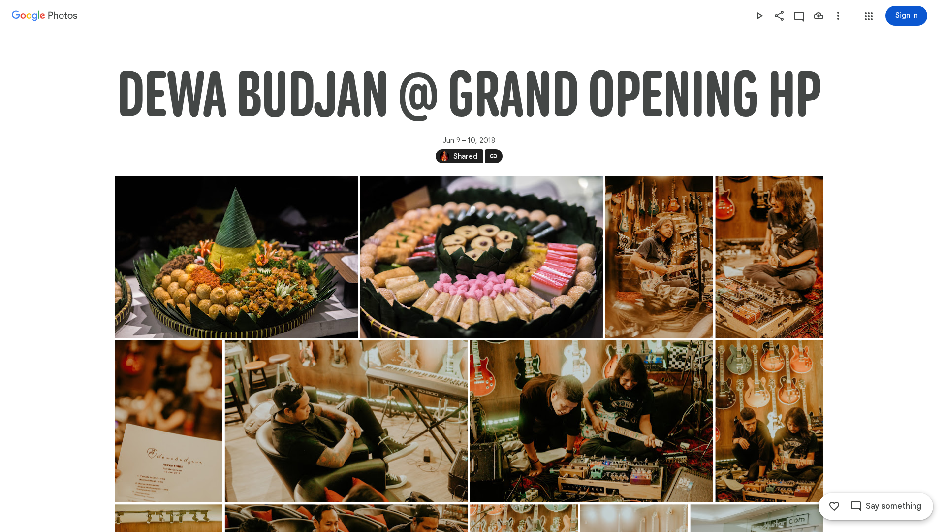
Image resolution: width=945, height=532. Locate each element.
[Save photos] (818, 16)
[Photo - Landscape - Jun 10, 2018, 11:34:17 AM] (591, 421)
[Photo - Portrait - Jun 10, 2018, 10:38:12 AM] (659, 257)
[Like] (834, 506)
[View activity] (799, 16)
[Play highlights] (759, 16)
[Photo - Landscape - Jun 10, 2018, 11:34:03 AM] (346, 421)
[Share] (779, 16)
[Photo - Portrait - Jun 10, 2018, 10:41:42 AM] (769, 257)
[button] (869, 16)
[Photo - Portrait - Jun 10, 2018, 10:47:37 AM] (168, 421)
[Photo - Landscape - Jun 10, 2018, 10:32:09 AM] (236, 257)
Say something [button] (893, 506)
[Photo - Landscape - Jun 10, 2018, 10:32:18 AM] (481, 257)
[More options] (838, 16)
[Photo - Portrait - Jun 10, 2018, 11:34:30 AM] (769, 421)
